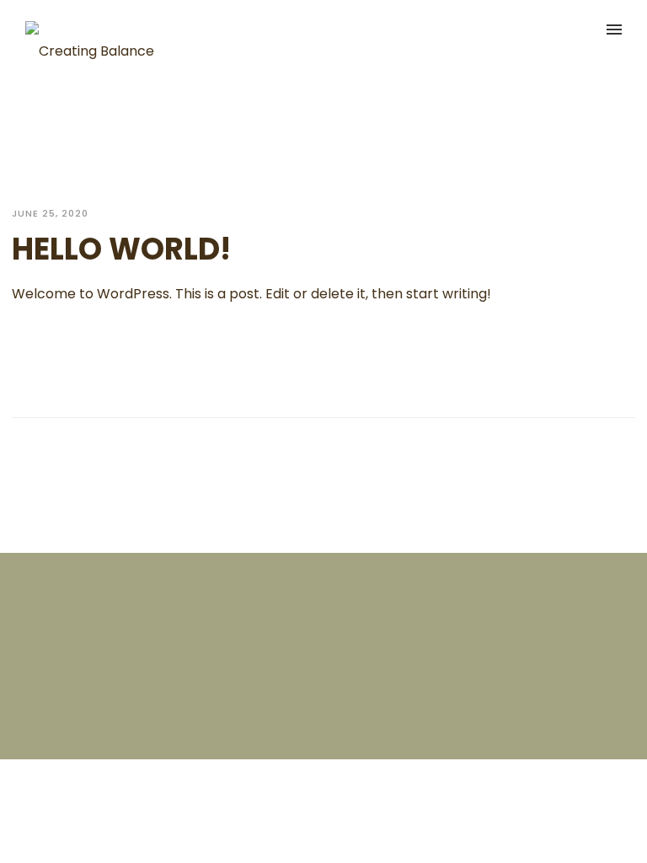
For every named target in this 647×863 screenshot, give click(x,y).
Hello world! (121, 249)
